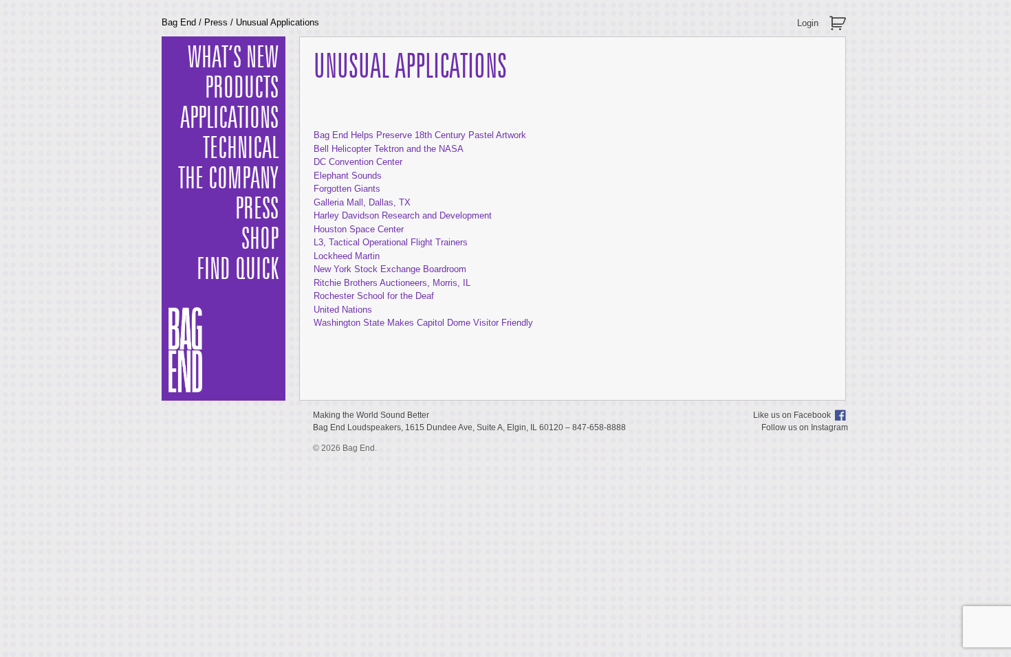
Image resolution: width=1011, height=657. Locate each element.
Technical (241, 149)
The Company (228, 179)
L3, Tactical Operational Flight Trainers (391, 242)
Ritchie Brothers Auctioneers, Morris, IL (392, 283)
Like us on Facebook (792, 415)
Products (242, 89)
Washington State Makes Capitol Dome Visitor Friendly (423, 323)
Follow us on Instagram (804, 427)
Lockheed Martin (347, 256)
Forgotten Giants (347, 188)
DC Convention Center (358, 162)
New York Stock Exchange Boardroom (390, 269)
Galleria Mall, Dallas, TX (362, 202)
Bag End (179, 22)
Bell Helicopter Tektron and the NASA (389, 149)
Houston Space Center (359, 229)
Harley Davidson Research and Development (403, 215)
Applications (229, 119)
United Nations (343, 309)
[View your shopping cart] (839, 17)
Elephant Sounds (348, 175)
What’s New (233, 58)
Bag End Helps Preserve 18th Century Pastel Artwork (420, 135)
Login (807, 23)
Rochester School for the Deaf (374, 296)
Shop (260, 240)
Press (216, 22)
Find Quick (238, 270)
